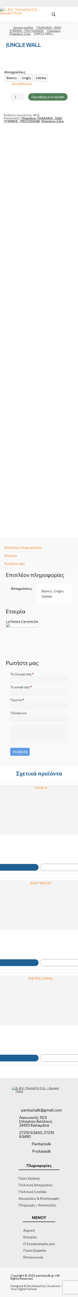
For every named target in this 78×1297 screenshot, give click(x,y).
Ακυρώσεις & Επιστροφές (39, 1198)
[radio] (11, 78)
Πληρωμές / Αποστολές (37, 1205)
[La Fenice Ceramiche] (39, 639)
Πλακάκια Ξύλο (20, 34)
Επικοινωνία (33, 1257)
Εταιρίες (30, 1237)
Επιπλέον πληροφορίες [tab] (23, 547)
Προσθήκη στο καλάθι (47, 97)
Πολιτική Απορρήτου (35, 1185)
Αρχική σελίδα (23, 27)
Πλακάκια (53, 31)
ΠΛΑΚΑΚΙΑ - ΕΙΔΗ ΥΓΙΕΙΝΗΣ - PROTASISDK (33, 119)
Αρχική (29, 1230)
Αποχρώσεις (14, 72)
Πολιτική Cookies (32, 1191)
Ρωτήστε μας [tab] (14, 563)
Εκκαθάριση (22, 84)
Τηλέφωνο (18, 713)
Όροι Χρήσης (29, 1178)
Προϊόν (16, 700)
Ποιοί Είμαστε (34, 1250)
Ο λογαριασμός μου (39, 1244)
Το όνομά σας (21, 674)
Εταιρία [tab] (10, 555)
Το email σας (20, 687)
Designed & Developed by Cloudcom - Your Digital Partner (36, 1287)
